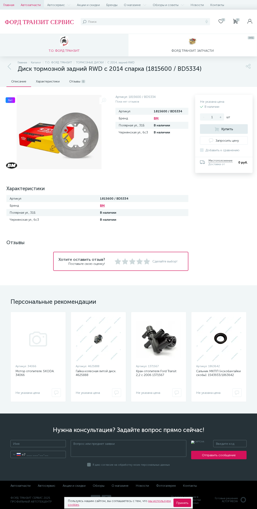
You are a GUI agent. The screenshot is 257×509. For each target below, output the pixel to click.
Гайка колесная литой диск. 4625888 (96, 373)
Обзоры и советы (165, 5)
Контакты (217, 5)
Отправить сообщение (219, 455)
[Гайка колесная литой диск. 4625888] (98, 339)
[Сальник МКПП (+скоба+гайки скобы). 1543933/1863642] (219, 339)
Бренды (111, 5)
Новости (197, 5)
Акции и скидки (88, 5)
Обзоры (98, 486)
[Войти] (250, 21)
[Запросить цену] (56, 392)
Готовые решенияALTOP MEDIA (226, 500)
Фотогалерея (166, 486)
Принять (182, 503)
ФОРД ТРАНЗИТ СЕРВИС (39, 22)
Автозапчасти (31, 5)
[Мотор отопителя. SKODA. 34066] (38, 339)
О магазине (132, 5)
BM (156, 118)
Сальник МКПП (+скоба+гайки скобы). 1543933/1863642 (218, 373)
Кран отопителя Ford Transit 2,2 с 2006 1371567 (156, 373)
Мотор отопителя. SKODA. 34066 (34, 373)
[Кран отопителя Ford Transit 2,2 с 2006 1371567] (158, 339)
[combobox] (18, 454)
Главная (8, 5)
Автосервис (56, 5)
